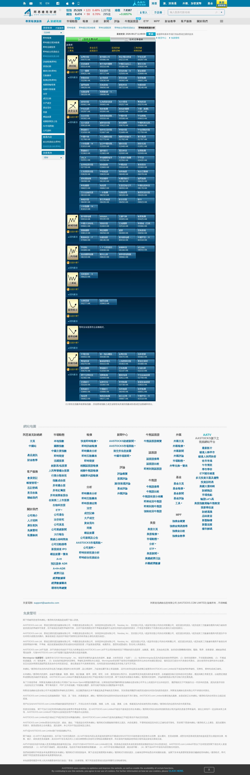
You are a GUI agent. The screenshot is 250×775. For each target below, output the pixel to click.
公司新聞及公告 (89, 537)
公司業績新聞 (59, 529)
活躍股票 (59, 460)
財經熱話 (207, 490)
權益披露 (47, 117)
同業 (45, 112)
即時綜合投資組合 (51, 51)
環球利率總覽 (59, 587)
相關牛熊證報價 (89, 470)
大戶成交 (47, 103)
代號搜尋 (59, 28)
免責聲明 (175, 38)
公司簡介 (32, 515)
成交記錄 (47, 98)
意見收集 (32, 492)
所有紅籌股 (59, 490)
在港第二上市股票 (59, 500)
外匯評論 (122, 493)
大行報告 (59, 534)
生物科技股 (59, 505)
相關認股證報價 (89, 465)
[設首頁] (24, 3)
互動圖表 (47, 75)
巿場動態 (178, 460)
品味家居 (207, 516)
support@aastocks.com (46, 602)
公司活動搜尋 (59, 544)
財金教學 (32, 460)
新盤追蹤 (207, 524)
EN (47, 3)
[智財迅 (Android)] (73, 3)
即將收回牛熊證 (153, 501)
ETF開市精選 (207, 473)
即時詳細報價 (89, 445)
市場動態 (152, 538)
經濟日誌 (59, 573)
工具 (177, 503)
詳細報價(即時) (50, 62)
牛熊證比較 (152, 491)
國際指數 (59, 445)
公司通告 (59, 514)
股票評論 (122, 478)
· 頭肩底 (70, 48)
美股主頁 (153, 529)
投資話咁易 (207, 482)
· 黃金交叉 (93, 48)
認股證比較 (152, 463)
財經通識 (207, 511)
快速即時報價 (88, 441)
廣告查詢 (32, 525)
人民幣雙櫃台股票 (59, 470)
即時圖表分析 (89, 450)
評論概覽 (122, 473)
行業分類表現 (59, 475)
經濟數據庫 (59, 578)
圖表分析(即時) (50, 71)
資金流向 (47, 107)
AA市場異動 (48, 126)
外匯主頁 (179, 441)
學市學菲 (207, 469)
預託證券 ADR (59, 563)
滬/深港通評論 (122, 483)
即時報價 (47, 38)
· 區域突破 (115, 48)
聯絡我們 (32, 497)
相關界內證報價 (89, 475)
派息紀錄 (47, 66)
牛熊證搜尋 (152, 486)
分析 (151, 543)
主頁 (32, 441)
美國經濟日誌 (152, 558)
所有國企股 (59, 485)
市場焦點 (207, 494)
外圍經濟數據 (152, 563)
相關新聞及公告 (50, 121)
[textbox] (196, 12)
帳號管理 (32, 482)
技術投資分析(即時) (52, 146)
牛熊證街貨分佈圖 (153, 496)
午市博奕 (207, 465)
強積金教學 (178, 535)
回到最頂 (73, 77)
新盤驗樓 (207, 520)
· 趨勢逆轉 (115, 50)
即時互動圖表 (89, 455)
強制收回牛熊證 (153, 511)
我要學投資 (207, 507)
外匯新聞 (179, 450)
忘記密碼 (32, 487)
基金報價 (178, 488)
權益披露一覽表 (59, 554)
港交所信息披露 (122, 450)
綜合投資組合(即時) (52, 142)
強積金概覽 (178, 521)
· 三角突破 (137, 48)
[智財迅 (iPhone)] (67, 3)
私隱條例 (32, 535)
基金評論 (122, 488)
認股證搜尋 (152, 458)
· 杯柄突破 (137, 50)
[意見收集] (30, 3)
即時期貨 (59, 455)
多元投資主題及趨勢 (207, 477)
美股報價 (152, 534)
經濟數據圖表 (59, 583)
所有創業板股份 (59, 495)
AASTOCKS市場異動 (88, 542)
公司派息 (59, 524)
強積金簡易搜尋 (179, 526)
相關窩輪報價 (49, 84)
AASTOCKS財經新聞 (121, 441)
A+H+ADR (59, 568)
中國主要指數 (59, 450)
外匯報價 (178, 445)
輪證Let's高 (207, 499)
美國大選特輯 (207, 486)
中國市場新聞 (121, 455)
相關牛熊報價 (49, 89)
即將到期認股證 (153, 468)
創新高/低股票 (59, 465)
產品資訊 (32, 455)
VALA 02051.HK (85, 159)
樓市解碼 (207, 528)
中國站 (32, 445)
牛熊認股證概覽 (153, 441)
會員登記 (32, 477)
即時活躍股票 (49, 47)
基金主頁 (179, 483)
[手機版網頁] (79, 3)
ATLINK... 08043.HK (142, 248)
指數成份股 (59, 480)
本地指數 (59, 441)
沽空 (45, 94)
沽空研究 (59, 519)
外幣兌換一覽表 (179, 465)
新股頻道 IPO (59, 549)
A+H (59, 559)
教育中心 (162, 38)
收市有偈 (207, 460)
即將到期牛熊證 (153, 506)
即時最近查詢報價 (51, 42)
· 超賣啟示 (93, 50)
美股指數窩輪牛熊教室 (207, 503)
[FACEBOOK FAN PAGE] (57, 3)
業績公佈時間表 (59, 539)
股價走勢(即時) (50, 80)
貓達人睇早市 (207, 452)
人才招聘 (32, 520)
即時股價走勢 (89, 503)
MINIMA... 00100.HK (104, 217)
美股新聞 (152, 553)
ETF (58, 510)
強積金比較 (178, 530)
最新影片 (207, 448)
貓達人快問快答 (207, 456)
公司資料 (47, 130)
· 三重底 (70, 50)
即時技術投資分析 (51, 56)
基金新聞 (179, 493)
